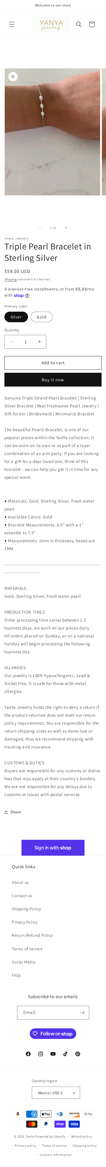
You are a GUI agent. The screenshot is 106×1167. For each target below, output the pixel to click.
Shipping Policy (26, 908)
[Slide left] (40, 227)
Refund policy (81, 1136)
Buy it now (53, 379)
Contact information (56, 1155)
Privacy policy (26, 1146)
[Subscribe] (82, 1013)
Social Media (23, 962)
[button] (11, 24)
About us (20, 882)
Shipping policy (84, 1146)
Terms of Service (27, 948)
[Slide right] (65, 227)
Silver (16, 317)
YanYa (30, 1136)
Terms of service (54, 1146)
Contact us (22, 895)
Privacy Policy (24, 922)
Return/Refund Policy (32, 935)
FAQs (16, 975)
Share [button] (15, 812)
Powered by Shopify (50, 1136)
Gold (42, 317)
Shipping (10, 279)
